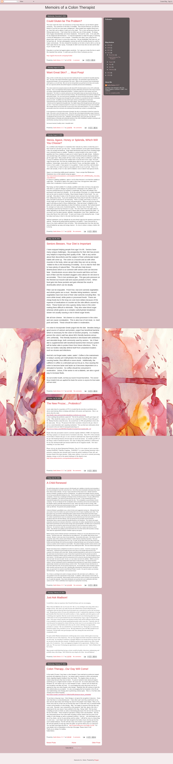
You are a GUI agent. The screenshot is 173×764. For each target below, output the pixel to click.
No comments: (78, 127)
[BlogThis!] (89, 60)
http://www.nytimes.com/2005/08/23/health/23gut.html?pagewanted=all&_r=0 (69, 429)
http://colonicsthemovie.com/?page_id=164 (81, 725)
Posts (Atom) (77, 748)
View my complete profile (112, 93)
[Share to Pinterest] (94, 60)
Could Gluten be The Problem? (64, 21)
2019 (109, 48)
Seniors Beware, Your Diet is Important (69, 243)
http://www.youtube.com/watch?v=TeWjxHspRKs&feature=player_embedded (69, 694)
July (110, 64)
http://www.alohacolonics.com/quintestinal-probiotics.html (65, 458)
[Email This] (87, 60)
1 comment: (76, 60)
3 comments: (77, 737)
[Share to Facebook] (92, 60)
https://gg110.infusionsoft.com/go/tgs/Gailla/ (59, 55)
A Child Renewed (56, 482)
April (110, 67)
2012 (109, 73)
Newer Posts (51, 742)
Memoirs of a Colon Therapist (70, 7)
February (111, 69)
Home (74, 742)
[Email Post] (83, 60)
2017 (109, 50)
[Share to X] (91, 60)
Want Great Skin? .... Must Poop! (65, 72)
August (111, 62)
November (112, 55)
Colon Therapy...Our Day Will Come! (67, 668)
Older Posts (96, 742)
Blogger (96, 760)
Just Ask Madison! (57, 597)
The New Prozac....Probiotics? (64, 403)
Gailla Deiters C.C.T (113, 85)
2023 (109, 45)
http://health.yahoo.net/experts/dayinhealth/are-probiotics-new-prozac (66, 415)
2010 (109, 75)
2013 (109, 53)
